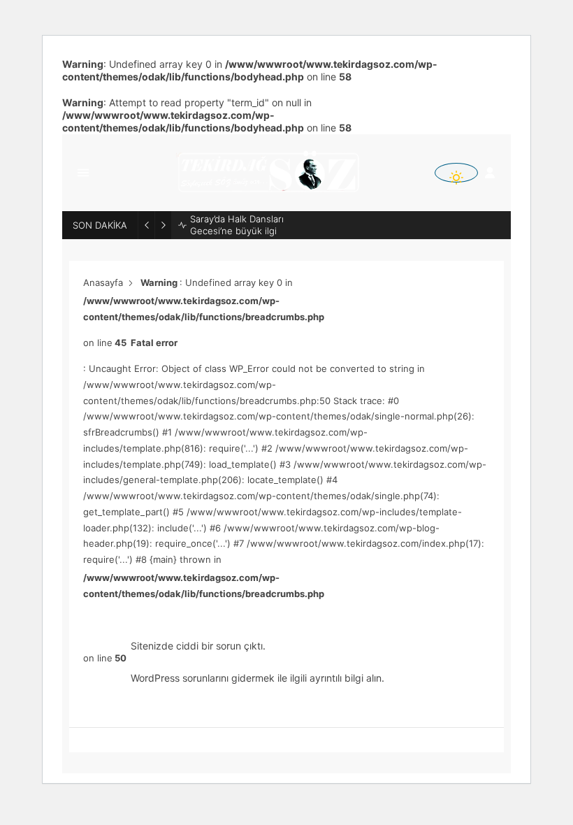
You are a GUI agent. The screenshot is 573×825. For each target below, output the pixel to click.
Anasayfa (103, 282)
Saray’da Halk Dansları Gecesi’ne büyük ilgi (237, 224)
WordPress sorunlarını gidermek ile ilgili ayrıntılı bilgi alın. (257, 678)
